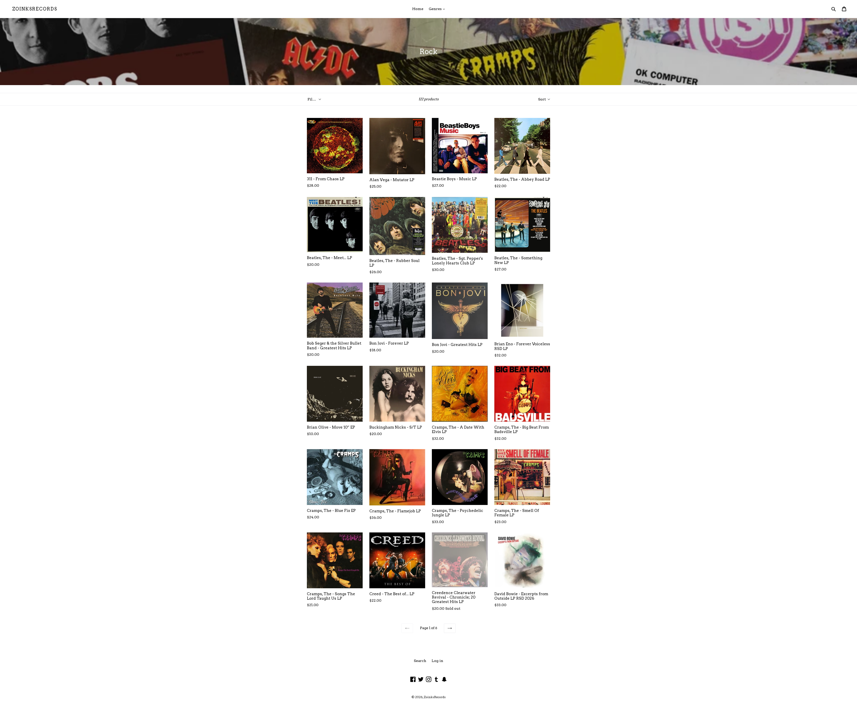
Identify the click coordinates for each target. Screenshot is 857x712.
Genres (438, 8)
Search (420, 661)
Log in (437, 661)
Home (417, 9)
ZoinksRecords (34, 9)
